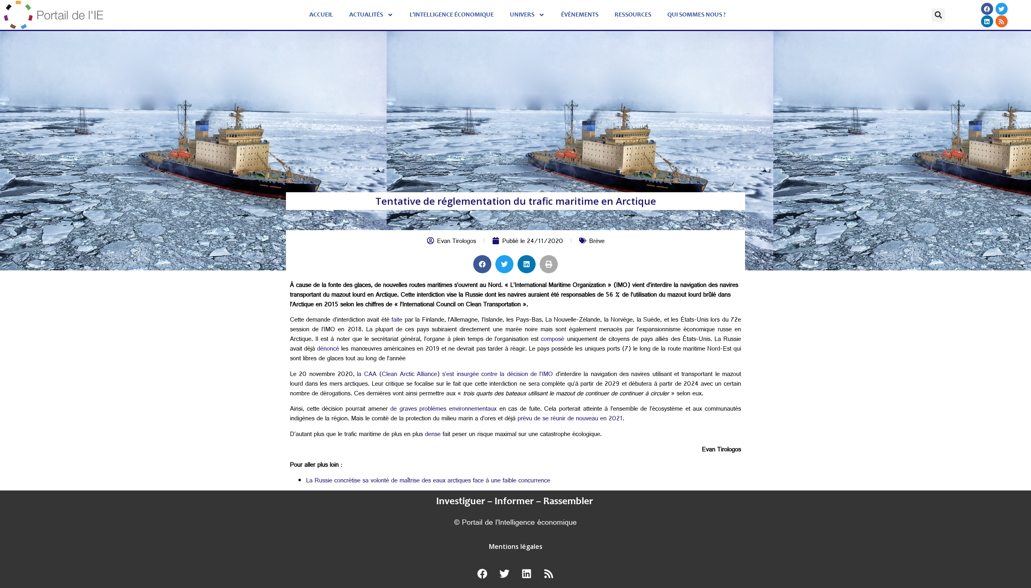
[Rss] (1001, 21)
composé (552, 340)
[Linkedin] (987, 21)
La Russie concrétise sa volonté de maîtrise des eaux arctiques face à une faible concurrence (428, 481)
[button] (938, 15)
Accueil (321, 15)
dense (433, 435)
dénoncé (328, 349)
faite (396, 320)
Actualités (366, 15)
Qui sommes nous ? (696, 15)
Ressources (633, 15)
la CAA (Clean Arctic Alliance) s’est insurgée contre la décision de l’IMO (455, 375)
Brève (597, 242)
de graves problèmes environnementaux (443, 409)
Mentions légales (515, 546)
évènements (579, 15)
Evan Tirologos (456, 242)
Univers (522, 15)
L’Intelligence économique (452, 15)
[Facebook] (987, 9)
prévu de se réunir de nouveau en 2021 (570, 419)
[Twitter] (1001, 9)
